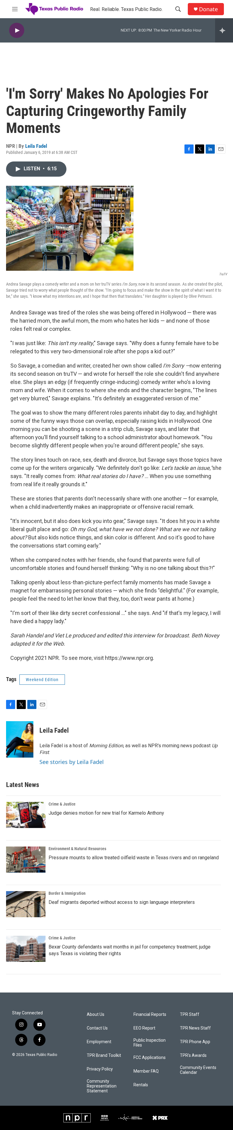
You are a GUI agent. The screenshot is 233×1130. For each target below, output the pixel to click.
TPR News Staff (195, 1028)
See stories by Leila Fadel (71, 761)
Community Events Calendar (198, 1070)
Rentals (140, 1085)
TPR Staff (189, 1014)
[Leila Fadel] (19, 739)
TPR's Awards (193, 1055)
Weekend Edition (42, 679)
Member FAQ (146, 1071)
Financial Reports (149, 1014)
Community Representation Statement (101, 1086)
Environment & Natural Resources (77, 848)
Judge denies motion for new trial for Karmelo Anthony (106, 813)
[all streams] (224, 30)
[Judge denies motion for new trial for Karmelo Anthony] (26, 815)
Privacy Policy (100, 1069)
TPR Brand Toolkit (104, 1055)
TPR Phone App (195, 1042)
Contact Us (97, 1028)
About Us (95, 1014)
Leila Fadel (36, 146)
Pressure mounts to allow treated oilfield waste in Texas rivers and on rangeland (134, 857)
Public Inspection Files (149, 1042)
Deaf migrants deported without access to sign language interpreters (122, 902)
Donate (208, 9)
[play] (17, 30)
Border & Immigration (67, 893)
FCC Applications (149, 1057)
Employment (99, 1042)
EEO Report (144, 1028)
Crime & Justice (62, 804)
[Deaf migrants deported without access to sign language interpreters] (26, 904)
